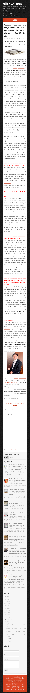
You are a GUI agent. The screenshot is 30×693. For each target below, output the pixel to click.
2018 (6, 610)
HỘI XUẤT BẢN (12, 3)
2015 (6, 616)
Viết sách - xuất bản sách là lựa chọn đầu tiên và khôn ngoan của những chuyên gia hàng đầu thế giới (15, 30)
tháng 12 (8, 617)
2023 (6, 601)
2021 (6, 605)
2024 (6, 599)
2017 (6, 612)
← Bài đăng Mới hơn (9, 403)
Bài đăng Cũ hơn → (20, 403)
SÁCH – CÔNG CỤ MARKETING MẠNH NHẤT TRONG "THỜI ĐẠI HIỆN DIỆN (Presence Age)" (16, 525)
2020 (6, 607)
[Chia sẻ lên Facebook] (8, 395)
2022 (6, 603)
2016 (6, 614)
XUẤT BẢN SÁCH (14, 398)
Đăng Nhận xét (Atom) (14, 449)
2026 (6, 596)
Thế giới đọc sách (10, 684)
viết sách (8, 398)
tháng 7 (8, 640)
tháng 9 (8, 623)
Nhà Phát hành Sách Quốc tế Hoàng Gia (15, 689)
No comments (22, 38)
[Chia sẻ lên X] (7, 395)
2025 (6, 598)
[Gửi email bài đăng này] (5, 395)
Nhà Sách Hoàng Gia (16, 686)
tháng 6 (8, 641)
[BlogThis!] (6, 395)
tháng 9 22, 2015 (9, 38)
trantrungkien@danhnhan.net (10, 382)
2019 (6, 608)
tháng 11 (8, 619)
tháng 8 (8, 638)
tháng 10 (8, 621)
